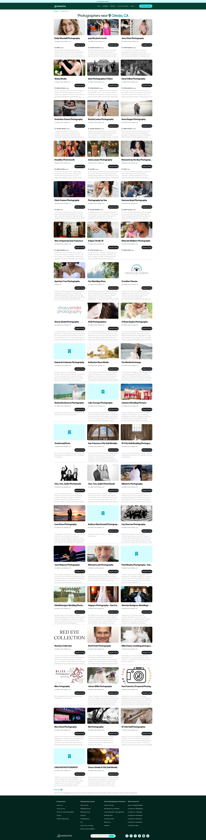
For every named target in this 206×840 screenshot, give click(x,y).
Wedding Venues (85, 808)
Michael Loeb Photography (100, 565)
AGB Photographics (97, 322)
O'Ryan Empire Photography (135, 322)
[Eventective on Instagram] (131, 835)
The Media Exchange (131, 362)
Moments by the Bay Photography (137, 160)
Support (106, 825)
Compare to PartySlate (135, 822)
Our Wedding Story (97, 281)
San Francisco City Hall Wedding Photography (109, 443)
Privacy (59, 815)
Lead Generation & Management (114, 812)
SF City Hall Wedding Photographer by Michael (143, 443)
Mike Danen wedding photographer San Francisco (145, 646)
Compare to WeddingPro (135, 808)
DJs (81, 822)
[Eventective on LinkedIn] (147, 835)
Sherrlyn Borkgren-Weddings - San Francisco (142, 605)
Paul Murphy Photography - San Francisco (141, 565)
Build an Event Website (87, 829)
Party (98, 6)
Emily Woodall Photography (67, 38)
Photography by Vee (97, 200)
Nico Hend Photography (65, 727)
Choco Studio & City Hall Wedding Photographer (110, 767)
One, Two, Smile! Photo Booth (101, 484)
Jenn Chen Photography (133, 38)
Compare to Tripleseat (135, 812)
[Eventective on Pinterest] (135, 835)
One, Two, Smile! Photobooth (67, 484)
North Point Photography (99, 646)
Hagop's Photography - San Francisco (105, 605)
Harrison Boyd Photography (134, 200)
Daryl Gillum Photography (133, 79)
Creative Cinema (129, 281)
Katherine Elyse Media (98, 362)
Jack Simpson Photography (67, 565)
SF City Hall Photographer (133, 727)
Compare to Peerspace (135, 819)
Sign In (133, 6)
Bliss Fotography (62, 686)
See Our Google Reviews (135, 805)
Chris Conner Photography (66, 200)
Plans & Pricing (108, 805)
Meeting (112, 6)
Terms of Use (61, 808)
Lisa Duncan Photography (133, 524)
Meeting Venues (85, 812)
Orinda (56, 11)
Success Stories (109, 819)
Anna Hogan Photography (134, 119)
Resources (107, 822)
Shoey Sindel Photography (66, 322)
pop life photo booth (97, 38)
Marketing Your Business (111, 808)
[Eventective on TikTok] (139, 835)
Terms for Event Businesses (65, 812)
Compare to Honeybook (135, 815)
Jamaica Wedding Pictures (134, 403)
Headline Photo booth (64, 160)
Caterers (83, 815)
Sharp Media (60, 79)
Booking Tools (108, 815)
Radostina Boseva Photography (69, 403)
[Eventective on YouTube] (143, 835)
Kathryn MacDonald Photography (103, 524)
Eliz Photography (96, 727)
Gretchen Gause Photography (68, 119)
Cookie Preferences (63, 819)
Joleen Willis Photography (100, 686)
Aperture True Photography (67, 281)
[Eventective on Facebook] (126, 835)
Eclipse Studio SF (96, 241)
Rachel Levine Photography (101, 119)
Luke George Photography (100, 403)
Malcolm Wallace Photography (136, 241)
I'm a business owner (102, 1)
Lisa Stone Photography (65, 524)
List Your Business (123, 6)
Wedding (105, 6)
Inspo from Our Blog (86, 825)
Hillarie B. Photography (132, 484)
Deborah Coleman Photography (69, 362)
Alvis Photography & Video (100, 79)
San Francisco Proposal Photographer (139, 686)
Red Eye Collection (63, 646)
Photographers (84, 819)
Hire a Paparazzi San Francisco (68, 241)
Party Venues (84, 805)
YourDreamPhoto (62, 443)
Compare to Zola (133, 825)
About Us (59, 805)
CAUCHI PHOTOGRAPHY (66, 767)
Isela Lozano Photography (100, 160)
